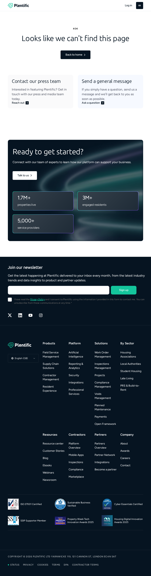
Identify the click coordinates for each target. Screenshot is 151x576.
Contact (125, 465)
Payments (101, 416)
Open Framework (105, 424)
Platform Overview (74, 445)
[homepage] (18, 5)
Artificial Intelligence (76, 354)
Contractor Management (51, 377)
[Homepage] (23, 345)
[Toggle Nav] (139, 5)
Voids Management (103, 396)
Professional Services (76, 392)
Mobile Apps (76, 455)
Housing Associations (128, 354)
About (124, 443)
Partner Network (105, 455)
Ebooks (47, 465)
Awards (125, 451)
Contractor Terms (85, 564)
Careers (125, 458)
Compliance (76, 469)
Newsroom (49, 480)
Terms (56, 564)
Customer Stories (53, 451)
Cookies (42, 564)
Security (74, 375)
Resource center (53, 443)
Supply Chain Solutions (51, 366)
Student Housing (130, 371)
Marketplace (76, 476)
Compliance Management (103, 384)
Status (14, 564)
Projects (100, 375)
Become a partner (106, 469)
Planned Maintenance (103, 407)
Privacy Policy (37, 299)
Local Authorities (130, 364)
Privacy (28, 564)
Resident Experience (50, 388)
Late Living (126, 378)
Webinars (48, 472)
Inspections (76, 462)
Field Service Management (51, 354)
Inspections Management (103, 366)
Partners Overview (100, 445)
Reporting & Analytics (76, 366)
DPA (66, 564)
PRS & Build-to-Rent (129, 387)
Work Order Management (103, 354)
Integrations (76, 382)
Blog (45, 458)
